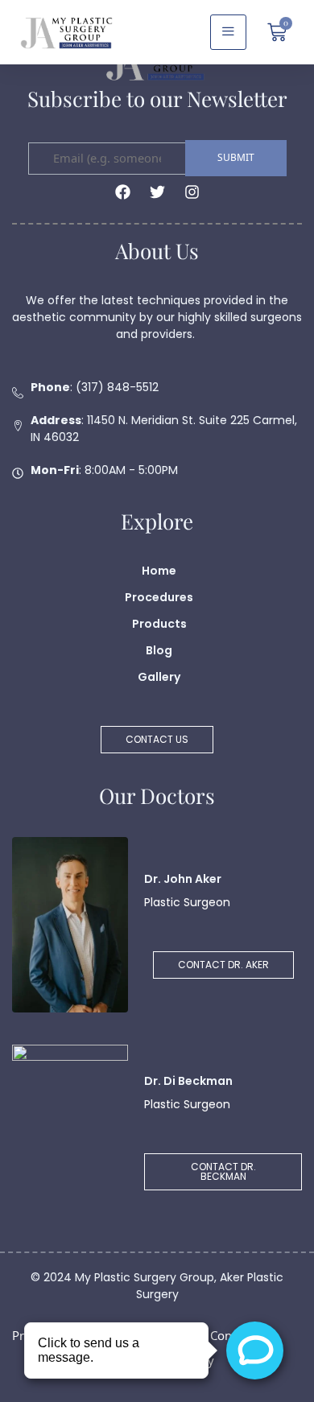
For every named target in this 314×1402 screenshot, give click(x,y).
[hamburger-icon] (228, 32)
